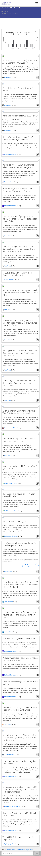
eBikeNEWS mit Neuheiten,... (12, 806)
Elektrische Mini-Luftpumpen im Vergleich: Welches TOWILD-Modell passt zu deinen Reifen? (19, 219)
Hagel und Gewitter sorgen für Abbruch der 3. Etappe (19, 814)
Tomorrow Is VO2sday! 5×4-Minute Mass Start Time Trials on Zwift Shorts (19, 708)
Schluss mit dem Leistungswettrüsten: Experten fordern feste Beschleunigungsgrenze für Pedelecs (20, 323)
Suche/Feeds (21, 850)
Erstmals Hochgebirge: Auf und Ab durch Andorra (20, 682)
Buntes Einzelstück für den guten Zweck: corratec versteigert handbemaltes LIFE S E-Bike (20, 293)
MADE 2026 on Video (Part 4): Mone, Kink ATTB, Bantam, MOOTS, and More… (20, 61)
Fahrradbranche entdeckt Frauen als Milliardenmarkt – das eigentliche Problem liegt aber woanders (20, 789)
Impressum (29, 850)
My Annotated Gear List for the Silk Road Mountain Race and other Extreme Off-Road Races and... (19, 615)
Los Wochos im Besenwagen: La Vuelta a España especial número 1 (20, 544)
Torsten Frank (8, 602)
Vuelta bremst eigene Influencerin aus (18, 638)
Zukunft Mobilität (9, 754)
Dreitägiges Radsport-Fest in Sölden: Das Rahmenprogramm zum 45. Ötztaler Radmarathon (20, 353)
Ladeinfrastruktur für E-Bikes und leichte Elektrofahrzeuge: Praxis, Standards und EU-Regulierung (20, 737)
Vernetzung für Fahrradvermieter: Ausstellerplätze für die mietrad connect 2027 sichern (19, 383)
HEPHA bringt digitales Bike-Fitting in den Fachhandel (18, 495)
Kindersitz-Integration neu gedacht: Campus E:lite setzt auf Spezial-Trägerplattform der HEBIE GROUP (19, 249)
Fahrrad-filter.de (11, 850)
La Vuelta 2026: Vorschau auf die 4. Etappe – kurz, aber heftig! (17, 274)
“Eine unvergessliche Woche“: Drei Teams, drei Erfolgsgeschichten (17, 189)
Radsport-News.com (10, 154)
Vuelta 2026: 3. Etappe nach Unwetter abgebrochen (18, 838)
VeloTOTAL (7, 236)
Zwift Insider (8, 724)
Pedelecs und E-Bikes (10, 483)
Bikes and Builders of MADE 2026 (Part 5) (20, 115)
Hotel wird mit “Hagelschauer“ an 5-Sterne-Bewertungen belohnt (18, 138)
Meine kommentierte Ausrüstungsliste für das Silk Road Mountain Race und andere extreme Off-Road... (20, 584)
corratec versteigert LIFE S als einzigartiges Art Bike (19, 467)
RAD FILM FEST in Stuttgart (14, 521)
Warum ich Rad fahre (10, 428)
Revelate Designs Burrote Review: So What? (18, 89)
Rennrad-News (8, 182)
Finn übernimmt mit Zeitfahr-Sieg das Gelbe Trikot (19, 762)
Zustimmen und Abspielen (31, 566)
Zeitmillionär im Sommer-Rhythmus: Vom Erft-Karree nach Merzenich (18, 412)
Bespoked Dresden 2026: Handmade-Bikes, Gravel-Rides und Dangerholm (18, 166)
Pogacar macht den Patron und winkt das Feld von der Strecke (20, 659)
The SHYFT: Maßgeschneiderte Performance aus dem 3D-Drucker (18, 439)
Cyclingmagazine (9, 279)
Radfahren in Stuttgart (11, 536)
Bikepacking (8, 77)
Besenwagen (8, 571)
